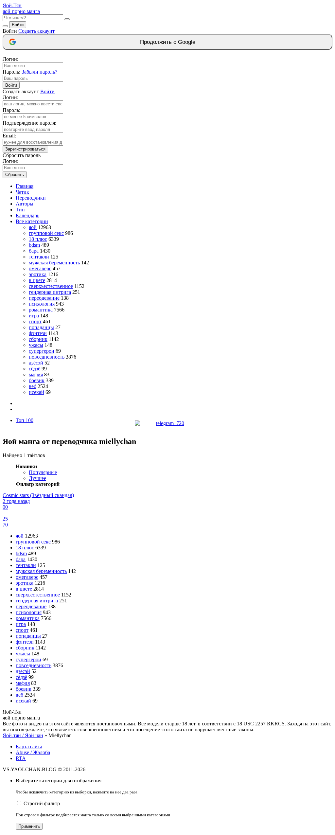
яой (33, 227)
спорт (35, 321)
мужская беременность (54, 262)
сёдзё (34, 368)
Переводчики (31, 198)
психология (42, 304)
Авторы (24, 203)
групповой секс (46, 233)
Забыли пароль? (39, 72)
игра (34, 315)
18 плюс (38, 239)
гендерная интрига (50, 292)
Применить (29, 826)
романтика (41, 309)
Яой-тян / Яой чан (23, 735)
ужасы (36, 345)
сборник (38, 339)
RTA (21, 758)
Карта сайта (29, 746)
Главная (24, 186)
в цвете (37, 280)
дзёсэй (36, 362)
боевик (36, 380)
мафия (36, 374)
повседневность (46, 357)
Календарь (27, 215)
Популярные (43, 472)
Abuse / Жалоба (33, 752)
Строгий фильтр (42, 803)
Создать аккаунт (36, 31)
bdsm (34, 245)
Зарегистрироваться (25, 149)
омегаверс (40, 268)
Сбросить (14, 174)
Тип (20, 209)
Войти (18, 24)
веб (32, 386)
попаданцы (41, 327)
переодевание (44, 298)
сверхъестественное (51, 286)
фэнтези (38, 333)
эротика (37, 274)
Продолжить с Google (167, 42)
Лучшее (37, 478)
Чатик (22, 192)
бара (34, 251)
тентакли (39, 256)
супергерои (41, 351)
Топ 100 (24, 420)
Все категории (32, 221)
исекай (36, 392)
